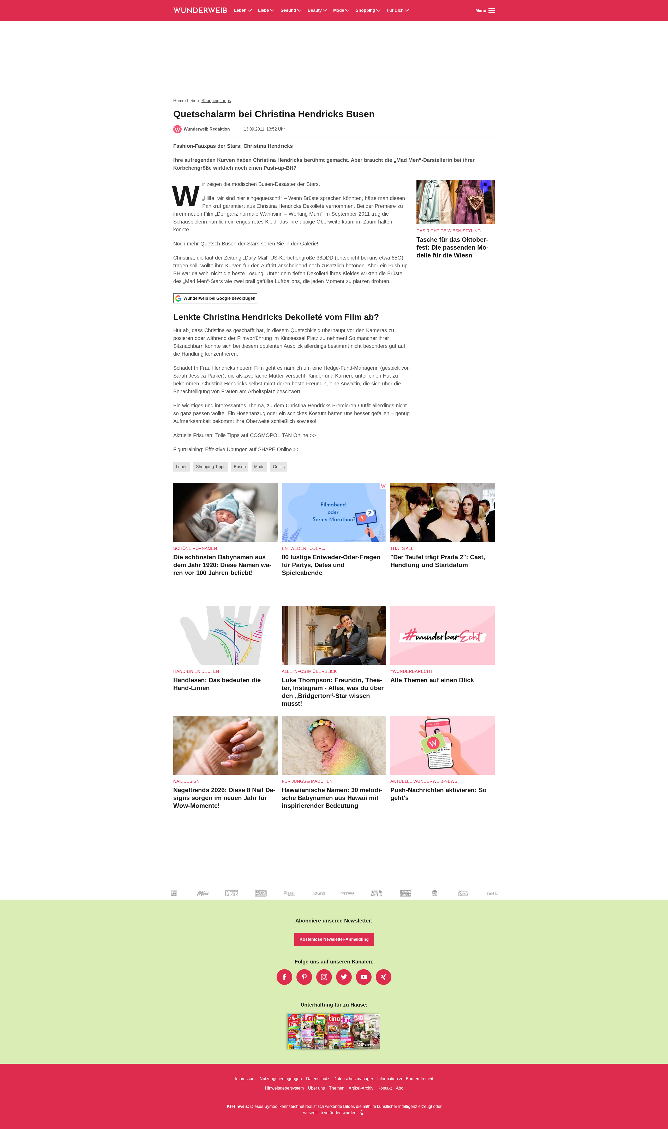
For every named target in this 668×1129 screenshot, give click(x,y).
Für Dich (395, 10)
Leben (240, 10)
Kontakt (385, 1088)
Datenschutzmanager (353, 1079)
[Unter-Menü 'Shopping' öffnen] (378, 10)
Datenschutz (317, 1079)
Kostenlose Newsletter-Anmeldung (334, 939)
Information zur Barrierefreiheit (405, 1079)
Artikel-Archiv (361, 1088)
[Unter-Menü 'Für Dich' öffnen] (407, 10)
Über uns (316, 1088)
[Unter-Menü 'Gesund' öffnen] (299, 10)
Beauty (315, 10)
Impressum (245, 1079)
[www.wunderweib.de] (200, 10)
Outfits (279, 466)
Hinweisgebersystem (284, 1088)
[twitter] (344, 977)
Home (178, 100)
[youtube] (364, 977)
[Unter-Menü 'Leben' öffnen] (250, 10)
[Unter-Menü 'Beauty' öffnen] (325, 10)
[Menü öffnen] (491, 10)
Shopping (365, 10)
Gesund (288, 10)
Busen (240, 466)
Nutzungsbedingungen (281, 1079)
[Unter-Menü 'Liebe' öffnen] (272, 10)
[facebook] (284, 977)
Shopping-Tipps (216, 100)
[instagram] (324, 977)
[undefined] (193, 897)
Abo (399, 1088)
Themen (336, 1088)
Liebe (263, 10)
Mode (338, 10)
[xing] (383, 977)
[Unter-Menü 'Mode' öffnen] (347, 10)
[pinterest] (304, 977)
